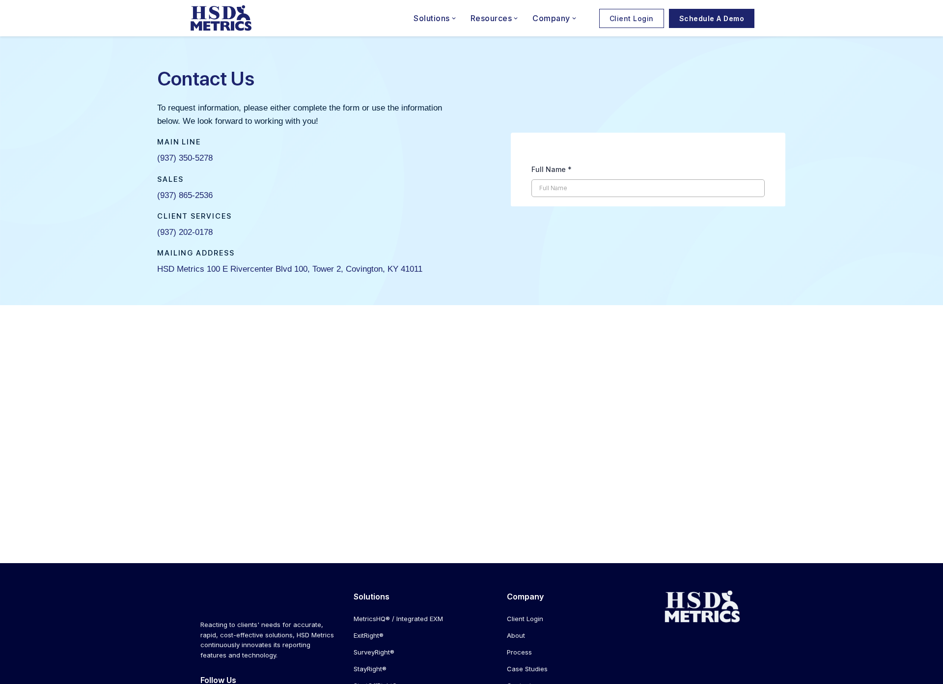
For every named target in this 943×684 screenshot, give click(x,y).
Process (519, 652)
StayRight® (370, 669)
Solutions (432, 18)
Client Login (632, 18)
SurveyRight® (374, 652)
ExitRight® (369, 635)
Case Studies (527, 669)
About (516, 635)
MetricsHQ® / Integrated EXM (398, 619)
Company (551, 18)
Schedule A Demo (712, 18)
